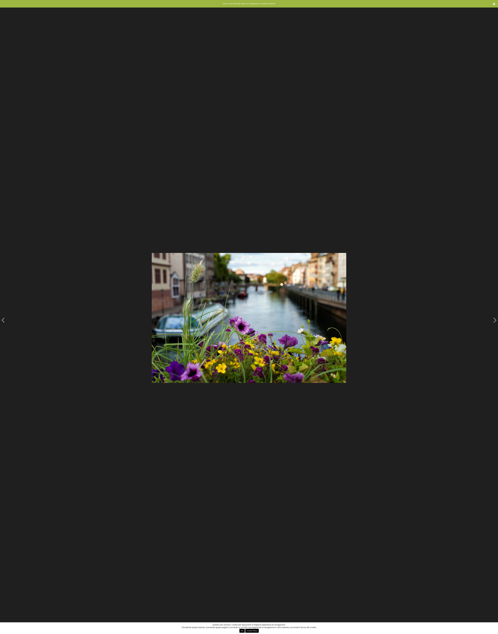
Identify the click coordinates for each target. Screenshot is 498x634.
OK (242, 631)
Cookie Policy (252, 631)
